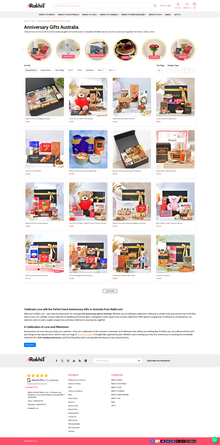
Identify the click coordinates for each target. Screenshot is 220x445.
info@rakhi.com (33, 408)
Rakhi (167, 14)
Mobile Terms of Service (77, 380)
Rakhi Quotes (73, 420)
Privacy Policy (73, 398)
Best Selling (60, 70)
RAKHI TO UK (155, 14)
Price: (102, 70)
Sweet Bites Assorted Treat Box (124, 119)
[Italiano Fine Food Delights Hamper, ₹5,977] (44, 97)
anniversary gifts (85, 334)
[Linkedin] (86, 360)
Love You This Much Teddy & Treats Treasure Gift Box (88, 223)
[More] (54, 14)
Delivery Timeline (74, 384)
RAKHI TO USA (89, 14)
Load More (110, 291)
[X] (62, 360)
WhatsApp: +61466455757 (37, 405)
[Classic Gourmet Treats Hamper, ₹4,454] (44, 254)
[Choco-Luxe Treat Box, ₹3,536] (44, 149)
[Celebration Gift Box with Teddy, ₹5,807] (132, 254)
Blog (69, 395)
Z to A (79, 70)
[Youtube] (74, 360)
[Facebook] (56, 360)
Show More (30, 345)
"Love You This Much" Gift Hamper (81, 119)
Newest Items (46, 70)
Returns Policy (73, 406)
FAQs (70, 387)
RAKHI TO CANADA (108, 14)
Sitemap (71, 431)
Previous (23, 49)
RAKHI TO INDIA (46, 14)
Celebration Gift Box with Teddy (124, 275)
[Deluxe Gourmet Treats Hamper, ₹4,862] (44, 201)
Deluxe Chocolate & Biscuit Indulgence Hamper (129, 223)
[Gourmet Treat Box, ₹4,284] (175, 254)
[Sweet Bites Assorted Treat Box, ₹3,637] (132, 97)
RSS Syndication (74, 428)
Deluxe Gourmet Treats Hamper (36, 223)
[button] (45, 379)
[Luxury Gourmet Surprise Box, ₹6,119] (175, 97)
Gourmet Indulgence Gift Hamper (80, 275)
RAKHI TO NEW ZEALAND (133, 14)
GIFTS (177, 14)
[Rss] (80, 360)
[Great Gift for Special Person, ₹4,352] (175, 149)
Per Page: (161, 65)
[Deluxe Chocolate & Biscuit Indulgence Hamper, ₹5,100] (132, 201)
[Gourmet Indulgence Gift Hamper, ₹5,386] (88, 254)
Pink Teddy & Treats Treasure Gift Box (169, 223)
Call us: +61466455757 (35, 401)
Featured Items (31, 70)
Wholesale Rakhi (74, 424)
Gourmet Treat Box (163, 275)
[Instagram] (68, 360)
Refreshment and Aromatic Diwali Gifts (82, 171)
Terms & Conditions (75, 391)
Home (26, 21)
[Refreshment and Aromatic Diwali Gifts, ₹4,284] (88, 149)
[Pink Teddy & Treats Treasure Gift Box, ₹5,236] (175, 201)
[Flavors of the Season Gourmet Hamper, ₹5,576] (132, 149)
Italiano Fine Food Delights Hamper (37, 119)
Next (196, 49)
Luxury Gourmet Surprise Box (166, 119)
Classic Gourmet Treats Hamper (36, 275)
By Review (90, 70)
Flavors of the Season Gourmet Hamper (127, 171)
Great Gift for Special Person (166, 171)
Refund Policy (73, 409)
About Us (71, 402)
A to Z (71, 70)
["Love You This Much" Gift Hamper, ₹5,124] (88, 97)
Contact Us (72, 417)
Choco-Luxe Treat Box (33, 171)
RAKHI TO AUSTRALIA (68, 14)
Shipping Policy (73, 413)
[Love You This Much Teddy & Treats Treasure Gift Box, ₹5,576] (88, 201)
